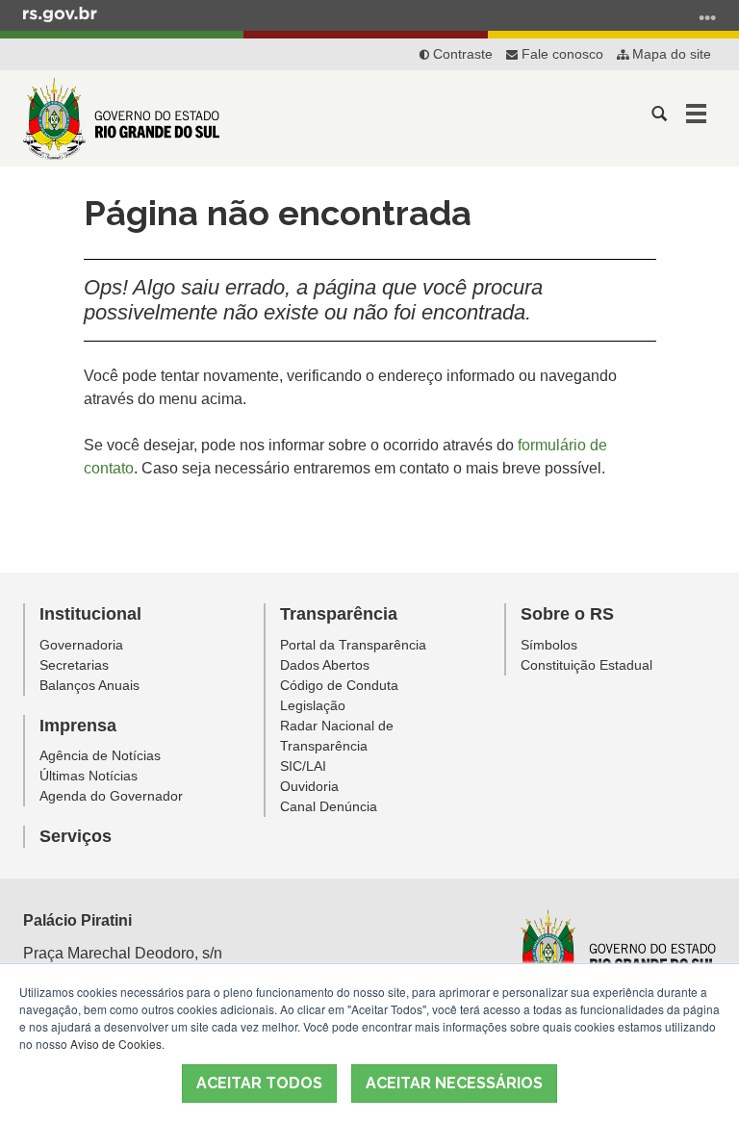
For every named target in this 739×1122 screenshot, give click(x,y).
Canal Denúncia (328, 806)
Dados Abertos (325, 665)
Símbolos (549, 644)
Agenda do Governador (111, 795)
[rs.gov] (60, 13)
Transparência (338, 614)
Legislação (312, 705)
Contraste (461, 54)
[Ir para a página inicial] (121, 118)
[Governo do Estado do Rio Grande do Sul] (616, 951)
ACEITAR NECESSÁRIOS (454, 1083)
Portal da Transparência (353, 644)
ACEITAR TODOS (259, 1083)
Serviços (75, 836)
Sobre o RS (567, 614)
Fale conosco (560, 54)
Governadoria (81, 644)
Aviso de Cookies (116, 1043)
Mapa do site (669, 54)
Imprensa (77, 725)
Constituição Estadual (586, 665)
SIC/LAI (303, 766)
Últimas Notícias (88, 775)
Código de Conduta (339, 685)
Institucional (90, 614)
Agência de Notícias (100, 755)
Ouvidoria (309, 786)
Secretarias (74, 665)
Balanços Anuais (89, 685)
